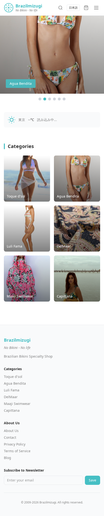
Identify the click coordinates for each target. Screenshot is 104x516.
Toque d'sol (13, 376)
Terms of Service (17, 451)
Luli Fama (11, 390)
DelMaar (11, 397)
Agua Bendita (15, 383)
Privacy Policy (14, 444)
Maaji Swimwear (17, 403)
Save (92, 480)
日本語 (73, 8)
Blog (7, 457)
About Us (11, 430)
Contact (10, 437)
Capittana (12, 410)
